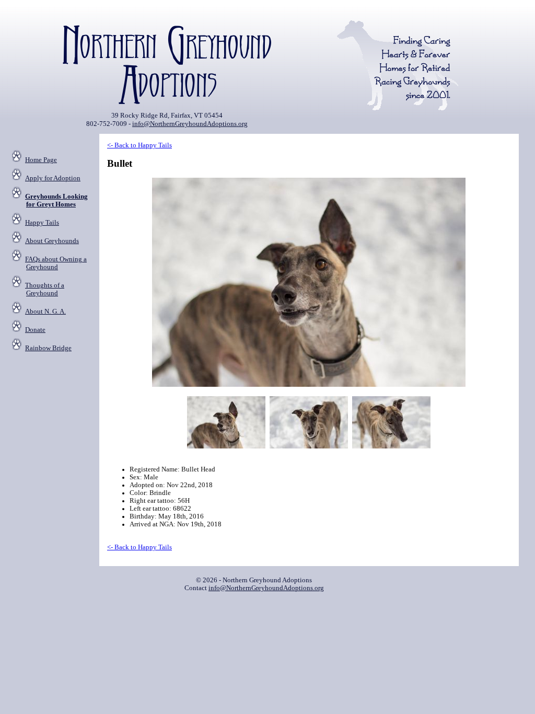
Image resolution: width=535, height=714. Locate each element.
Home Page (41, 160)
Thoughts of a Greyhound (44, 289)
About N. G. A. (45, 311)
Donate (35, 329)
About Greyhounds (52, 241)
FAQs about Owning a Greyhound (56, 263)
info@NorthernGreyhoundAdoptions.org (190, 124)
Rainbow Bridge (48, 348)
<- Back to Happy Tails (139, 145)
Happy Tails (42, 222)
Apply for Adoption (52, 178)
